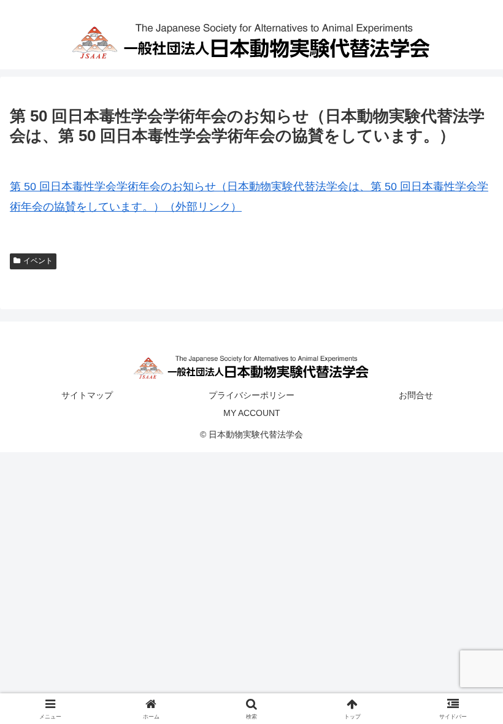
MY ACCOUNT (251, 413)
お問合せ (416, 395)
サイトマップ (87, 395)
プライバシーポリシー (251, 395)
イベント (38, 260)
